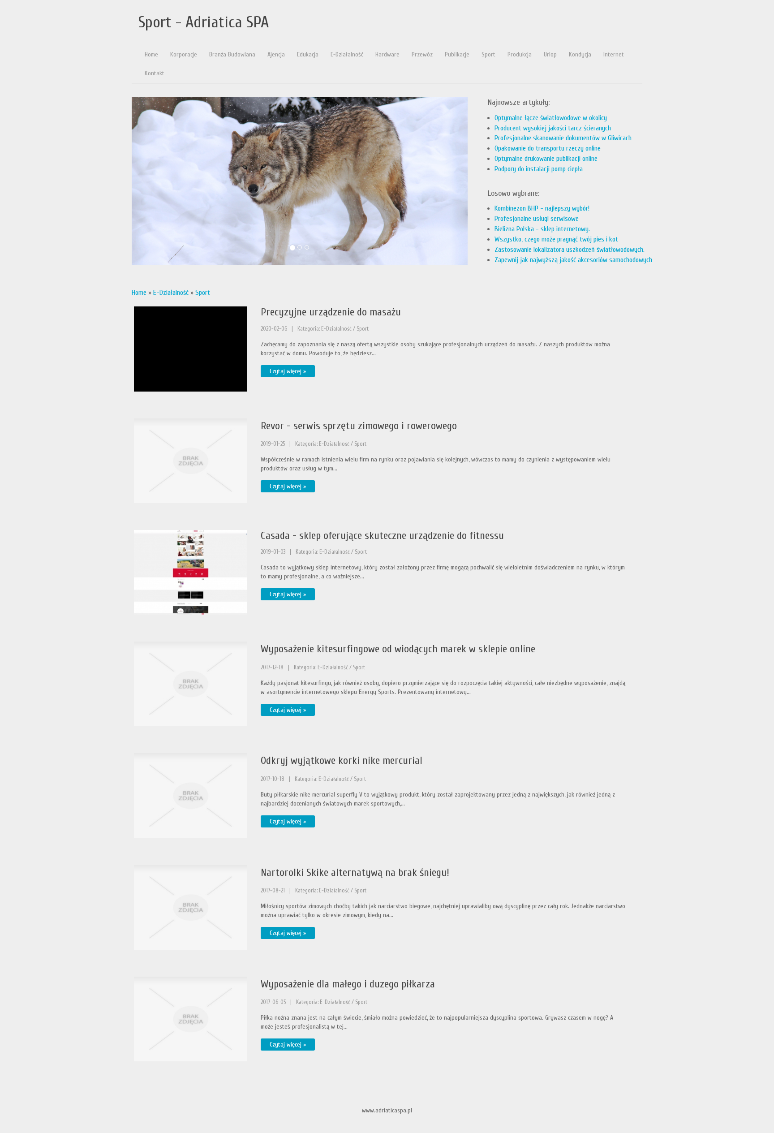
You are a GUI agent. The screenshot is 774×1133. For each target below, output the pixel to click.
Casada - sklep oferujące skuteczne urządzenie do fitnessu (382, 536)
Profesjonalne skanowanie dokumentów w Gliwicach (563, 138)
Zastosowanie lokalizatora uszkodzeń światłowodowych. (569, 250)
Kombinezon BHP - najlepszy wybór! (541, 208)
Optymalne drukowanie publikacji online (546, 159)
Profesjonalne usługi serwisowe (536, 219)
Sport (202, 293)
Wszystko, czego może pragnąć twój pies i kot (556, 239)
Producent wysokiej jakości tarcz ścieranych (552, 128)
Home (139, 293)
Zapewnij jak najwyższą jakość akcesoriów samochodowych (573, 260)
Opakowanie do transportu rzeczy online (547, 148)
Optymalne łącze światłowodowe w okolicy (550, 118)
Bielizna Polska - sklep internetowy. (542, 229)
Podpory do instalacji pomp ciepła (538, 169)
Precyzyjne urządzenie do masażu (331, 312)
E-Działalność (171, 293)
